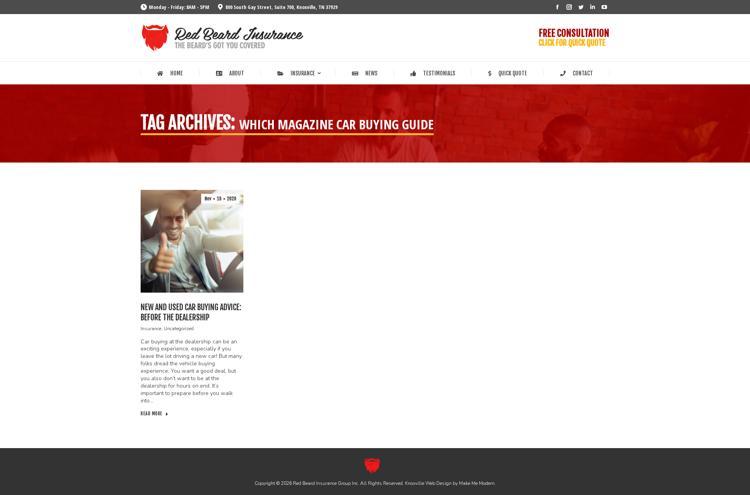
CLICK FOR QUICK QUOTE (572, 43)
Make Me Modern (477, 483)
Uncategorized (179, 328)
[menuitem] (170, 73)
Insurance (151, 328)
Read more (151, 413)
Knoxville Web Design (428, 483)
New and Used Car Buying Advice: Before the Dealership (191, 312)
